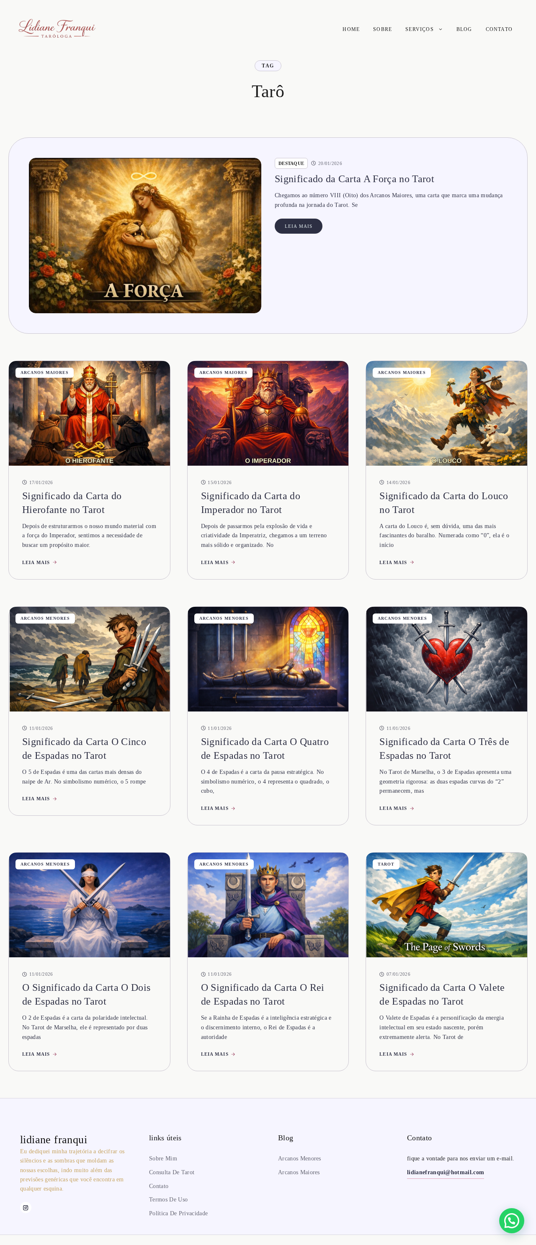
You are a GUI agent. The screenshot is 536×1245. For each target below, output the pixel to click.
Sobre (382, 29)
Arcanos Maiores (45, 372)
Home (351, 29)
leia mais (298, 226)
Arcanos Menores (45, 618)
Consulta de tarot (171, 1172)
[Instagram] (25, 1207)
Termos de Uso (168, 1199)
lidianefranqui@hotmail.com (445, 1172)
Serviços (419, 29)
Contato (499, 29)
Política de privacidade (178, 1213)
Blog (464, 29)
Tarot (386, 864)
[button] (511, 1220)
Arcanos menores (299, 1158)
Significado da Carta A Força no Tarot (354, 178)
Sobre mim (163, 1158)
